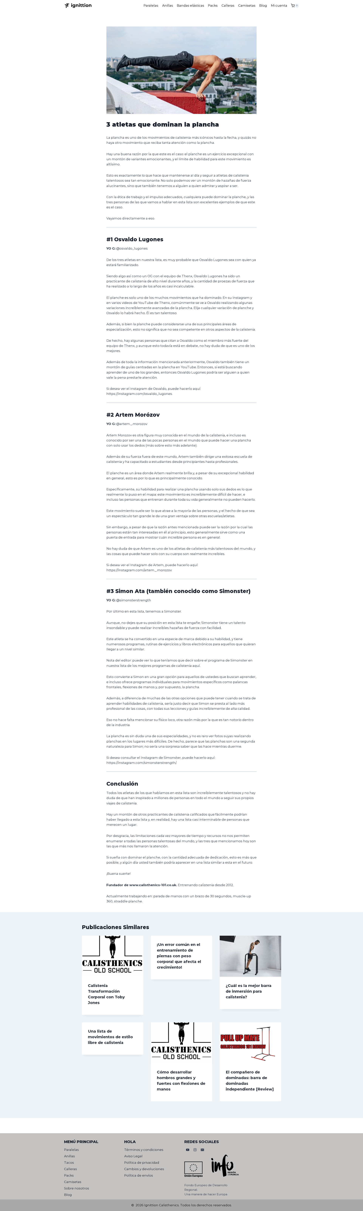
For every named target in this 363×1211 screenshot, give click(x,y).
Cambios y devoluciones (144, 1169)
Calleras (228, 5)
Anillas (167, 5)
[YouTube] (187, 1149)
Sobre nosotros (76, 1188)
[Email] (202, 1149)
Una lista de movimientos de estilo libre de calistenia (110, 1037)
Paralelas (150, 5)
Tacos (69, 1162)
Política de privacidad (141, 1162)
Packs (213, 5)
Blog (263, 5)
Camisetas (246, 5)
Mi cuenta (279, 5)
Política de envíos (138, 1175)
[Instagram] (195, 1149)
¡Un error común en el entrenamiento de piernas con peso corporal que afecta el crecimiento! (179, 956)
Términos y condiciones (143, 1150)
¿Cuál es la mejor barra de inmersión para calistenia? (248, 991)
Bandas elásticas (190, 5)
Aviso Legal (133, 1156)
